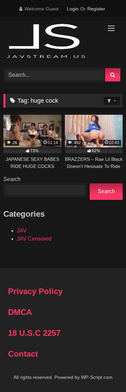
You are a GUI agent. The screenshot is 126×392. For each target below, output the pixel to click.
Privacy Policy (35, 291)
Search (11, 179)
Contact (23, 353)
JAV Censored (34, 239)
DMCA (20, 312)
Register (96, 8)
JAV (22, 231)
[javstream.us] (51, 41)
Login (73, 8)
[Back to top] (105, 372)
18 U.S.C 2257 (34, 332)
